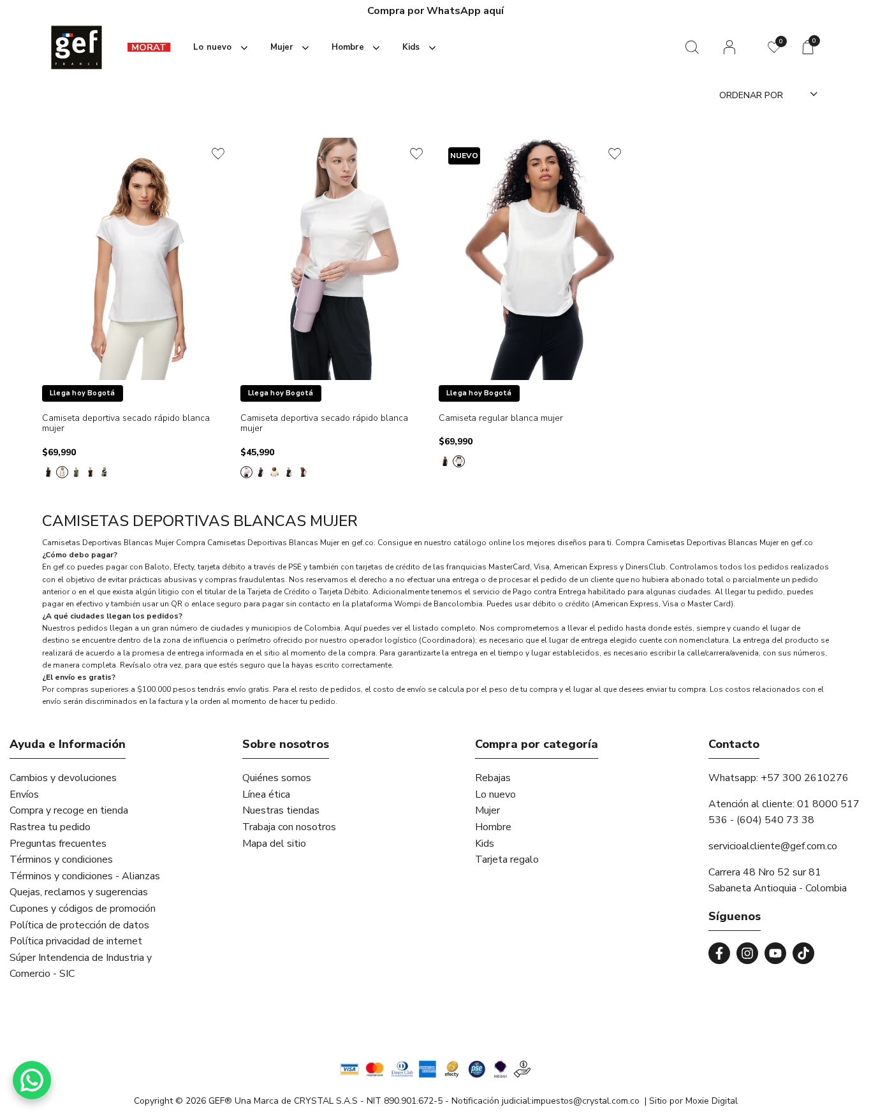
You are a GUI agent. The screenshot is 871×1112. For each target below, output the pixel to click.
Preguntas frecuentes (58, 844)
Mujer (487, 810)
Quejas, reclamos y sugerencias (79, 892)
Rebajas (493, 778)
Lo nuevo (495, 794)
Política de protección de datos (79, 925)
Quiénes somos (276, 778)
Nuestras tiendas (280, 810)
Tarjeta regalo (507, 859)
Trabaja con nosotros (289, 827)
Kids (484, 844)
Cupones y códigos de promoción (83, 909)
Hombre (493, 827)
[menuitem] (149, 47)
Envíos (24, 794)
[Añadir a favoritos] (218, 153)
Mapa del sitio (274, 844)
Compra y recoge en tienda (69, 810)
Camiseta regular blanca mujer (501, 418)
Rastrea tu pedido (50, 827)
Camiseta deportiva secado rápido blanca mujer (126, 424)
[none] (217, 47)
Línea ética (266, 794)
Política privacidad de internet (76, 941)
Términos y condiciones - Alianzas (85, 876)
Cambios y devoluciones (63, 778)
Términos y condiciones (61, 859)
